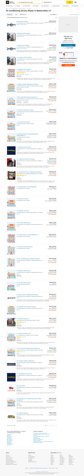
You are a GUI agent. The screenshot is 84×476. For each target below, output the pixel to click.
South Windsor (10, 443)
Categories (30, 460)
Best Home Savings (22, 21)
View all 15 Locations (52, 160)
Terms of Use (51, 468)
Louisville (61, 463)
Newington (9, 441)
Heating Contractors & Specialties (36, 23)
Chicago (52, 461)
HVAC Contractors (22, 8)
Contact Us (8, 456)
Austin (52, 456)
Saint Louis (71, 464)
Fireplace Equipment (34, 71)
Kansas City (62, 459)
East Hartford (9, 440)
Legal (56, 468)
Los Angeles (62, 461)
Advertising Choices (10, 460)
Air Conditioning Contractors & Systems (38, 224)
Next (56, 425)
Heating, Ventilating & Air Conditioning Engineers (39, 401)
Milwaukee (71, 456)
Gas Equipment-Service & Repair (36, 85)
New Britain (9, 438)
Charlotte (52, 460)
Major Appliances (33, 212)
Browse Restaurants (32, 461)
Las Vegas (62, 460)
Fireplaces (35, 437)
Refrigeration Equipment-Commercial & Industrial (39, 111)
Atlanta (52, 455)
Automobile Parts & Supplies (35, 148)
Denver (52, 464)
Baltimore (52, 457)
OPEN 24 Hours (24, 17)
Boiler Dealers (42, 173)
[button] (75, 2)
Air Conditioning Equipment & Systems (37, 47)
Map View (10, 14)
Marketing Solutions (10, 463)
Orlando (70, 460)
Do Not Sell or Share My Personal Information (39, 468)
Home (7, 8)
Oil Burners (36, 335)
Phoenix (70, 463)
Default (54, 14)
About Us (8, 455)
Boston (52, 459)
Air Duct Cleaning (33, 414)
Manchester (9, 436)
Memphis (61, 464)
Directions (22, 74)
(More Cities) (59, 452)
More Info (25, 24)
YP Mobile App (31, 457)
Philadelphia (71, 461)
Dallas (52, 463)
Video (21, 24)
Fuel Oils (38, 320)
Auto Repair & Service (37, 442)
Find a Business (31, 456)
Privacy (26, 468)
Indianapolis (62, 457)
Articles (29, 455)
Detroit (61, 455)
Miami (70, 455)
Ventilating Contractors (34, 173)
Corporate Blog (9, 459)
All (16, 14)
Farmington (9, 437)
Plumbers (32, 123)
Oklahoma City (72, 459)
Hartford (8, 435)
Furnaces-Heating (36, 440)
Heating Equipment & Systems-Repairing (38, 35)
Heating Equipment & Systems (36, 59)
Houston (61, 456)
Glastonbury (9, 434)
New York (71, 457)
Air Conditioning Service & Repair (23, 23)
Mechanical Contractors (34, 98)
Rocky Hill (9, 444)
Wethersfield (14, 8)
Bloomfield (9, 442)
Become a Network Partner (11, 461)
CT (10, 8)
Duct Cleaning (40, 414)
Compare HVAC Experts (23, 33)
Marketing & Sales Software (11, 464)
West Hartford (10, 439)
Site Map (30, 459)
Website (18, 24)
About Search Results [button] (74, 14)
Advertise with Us (9, 457)
